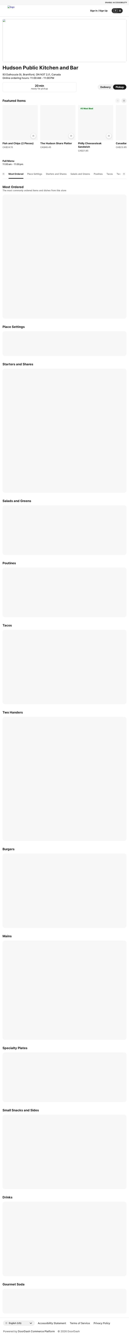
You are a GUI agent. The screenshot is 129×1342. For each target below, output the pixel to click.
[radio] (105, 87)
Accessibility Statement (52, 1323)
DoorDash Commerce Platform (36, 1331)
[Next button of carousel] (123, 100)
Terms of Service (80, 1323)
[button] (20, 127)
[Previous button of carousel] (117, 100)
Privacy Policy (102, 1323)
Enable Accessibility (116, 2)
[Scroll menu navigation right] (123, 173)
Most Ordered (15, 174)
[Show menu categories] (3, 173)
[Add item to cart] (33, 135)
